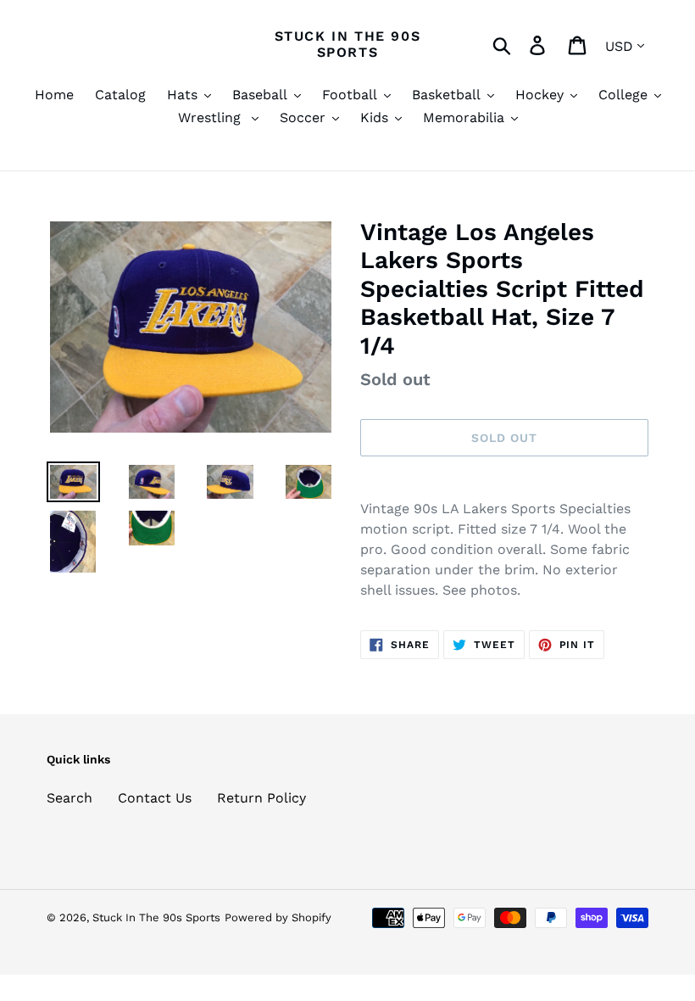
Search (69, 798)
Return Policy (261, 798)
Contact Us (155, 798)
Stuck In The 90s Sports (348, 44)
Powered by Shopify (278, 917)
